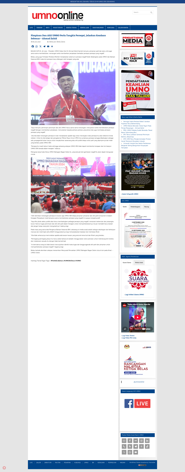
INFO (47, 28)
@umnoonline (139, 382)
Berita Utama (61, 41)
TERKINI (39, 28)
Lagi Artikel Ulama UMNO (134, 294)
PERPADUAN (112, 462)
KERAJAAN (101, 462)
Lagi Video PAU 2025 (129, 338)
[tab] (124, 206)
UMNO (86, 462)
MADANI (122, 462)
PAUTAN (57, 462)
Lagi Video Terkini (128, 336)
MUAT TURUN (58, 28)
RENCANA (110, 28)
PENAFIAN (67, 462)
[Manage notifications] (4, 467)
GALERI (38, 462)
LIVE (31, 28)
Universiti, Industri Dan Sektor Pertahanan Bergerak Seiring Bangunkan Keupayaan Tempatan (136, 146)
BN (93, 462)
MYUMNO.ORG (101, 1)
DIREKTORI (47, 462)
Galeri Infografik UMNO (130, 194)
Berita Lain (52, 41)
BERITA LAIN (84, 28)
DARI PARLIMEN (98, 28)
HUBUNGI (77, 462)
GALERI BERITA (123, 28)
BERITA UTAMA (71, 28)
